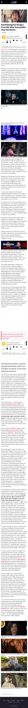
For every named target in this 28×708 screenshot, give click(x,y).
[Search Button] (26, 2)
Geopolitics (10, 702)
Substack (4, 32)
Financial (22, 700)
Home (2, 8)
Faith (14, 702)
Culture (17, 700)
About (4, 700)
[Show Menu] (1, 2)
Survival (18, 702)
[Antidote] (14, 245)
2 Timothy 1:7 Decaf (12, 432)
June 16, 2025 (10, 32)
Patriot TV (15, 706)
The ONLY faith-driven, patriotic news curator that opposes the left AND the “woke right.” (12, 336)
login (5, 694)
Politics (8, 700)
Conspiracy (13, 700)
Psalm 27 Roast (15, 428)
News (5, 8)
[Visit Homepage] (14, 2)
